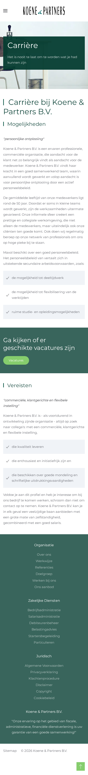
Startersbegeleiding (44, 636)
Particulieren (44, 642)
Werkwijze (44, 561)
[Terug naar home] (44, 10)
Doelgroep (44, 574)
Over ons (44, 554)
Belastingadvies (44, 629)
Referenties (44, 567)
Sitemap (10, 751)
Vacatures (16, 360)
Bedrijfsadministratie (44, 610)
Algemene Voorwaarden (44, 666)
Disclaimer (44, 685)
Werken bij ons (44, 580)
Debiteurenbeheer (44, 623)
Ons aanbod (44, 587)
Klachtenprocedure (44, 678)
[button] (5, 10)
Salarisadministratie (44, 616)
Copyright (44, 691)
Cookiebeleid (44, 698)
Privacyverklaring (44, 672)
